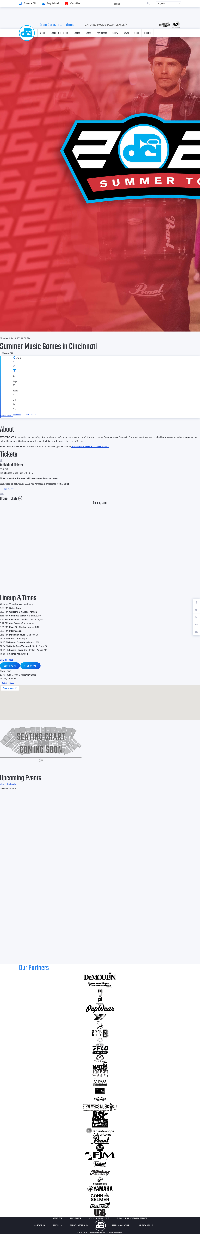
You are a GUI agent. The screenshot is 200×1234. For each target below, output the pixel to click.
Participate (102, 33)
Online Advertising (79, 1225)
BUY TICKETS (31, 415)
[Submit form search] (148, 3)
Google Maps (10, 666)
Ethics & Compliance (99, 1218)
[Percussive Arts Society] (100, 1074)
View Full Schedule (8, 784)
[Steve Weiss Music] (100, 1107)
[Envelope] (196, 631)
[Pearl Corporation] (100, 1140)
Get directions (8, 683)
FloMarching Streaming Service (132, 1218)
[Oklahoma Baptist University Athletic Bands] (100, 993)
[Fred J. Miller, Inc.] (100, 1156)
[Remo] (100, 1099)
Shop (136, 33)
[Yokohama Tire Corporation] (100, 1017)
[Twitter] (196, 609)
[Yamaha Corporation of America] (100, 1189)
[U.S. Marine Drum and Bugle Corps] (100, 1181)
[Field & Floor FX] (100, 1123)
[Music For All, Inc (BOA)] (100, 1058)
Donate (147, 33)
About (42, 33)
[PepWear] (100, 1009)
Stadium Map (30, 666)
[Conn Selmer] (100, 1197)
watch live (17, 415)
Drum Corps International (57, 25)
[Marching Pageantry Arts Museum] (100, 1082)
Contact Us (39, 1225)
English (161, 3)
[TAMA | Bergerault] (100, 1148)
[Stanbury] (100, 1172)
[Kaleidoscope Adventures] (100, 1131)
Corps (88, 33)
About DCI (57, 1218)
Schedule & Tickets (59, 33)
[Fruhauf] (100, 1164)
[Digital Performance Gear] (100, 1091)
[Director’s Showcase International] (100, 1115)
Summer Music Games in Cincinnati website (90, 447)
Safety (115, 33)
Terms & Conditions (121, 1225)
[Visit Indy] (100, 1025)
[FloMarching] (100, 1050)
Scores (77, 33)
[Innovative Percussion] (100, 984)
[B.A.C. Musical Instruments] (100, 1033)
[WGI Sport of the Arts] (100, 1066)
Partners (57, 1225)
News (126, 33)
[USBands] (100, 1205)
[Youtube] (196, 624)
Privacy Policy (146, 1225)
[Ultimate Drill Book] (100, 1213)
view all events (6, 415)
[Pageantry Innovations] (100, 1001)
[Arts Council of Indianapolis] (100, 1042)
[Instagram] (196, 617)
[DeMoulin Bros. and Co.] (100, 976)
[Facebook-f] (196, 602)
